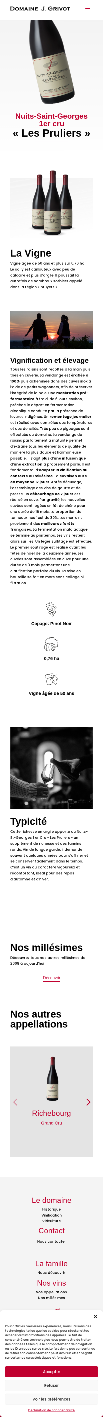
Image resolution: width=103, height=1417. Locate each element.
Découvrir (51, 978)
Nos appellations (51, 1292)
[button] (95, 1316)
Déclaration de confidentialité (51, 1410)
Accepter (51, 1371)
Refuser (51, 1385)
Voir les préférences (51, 1399)
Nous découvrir (51, 1272)
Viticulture (51, 1221)
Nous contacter (51, 1241)
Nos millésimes (51, 1297)
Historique (51, 1209)
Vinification (52, 1215)
